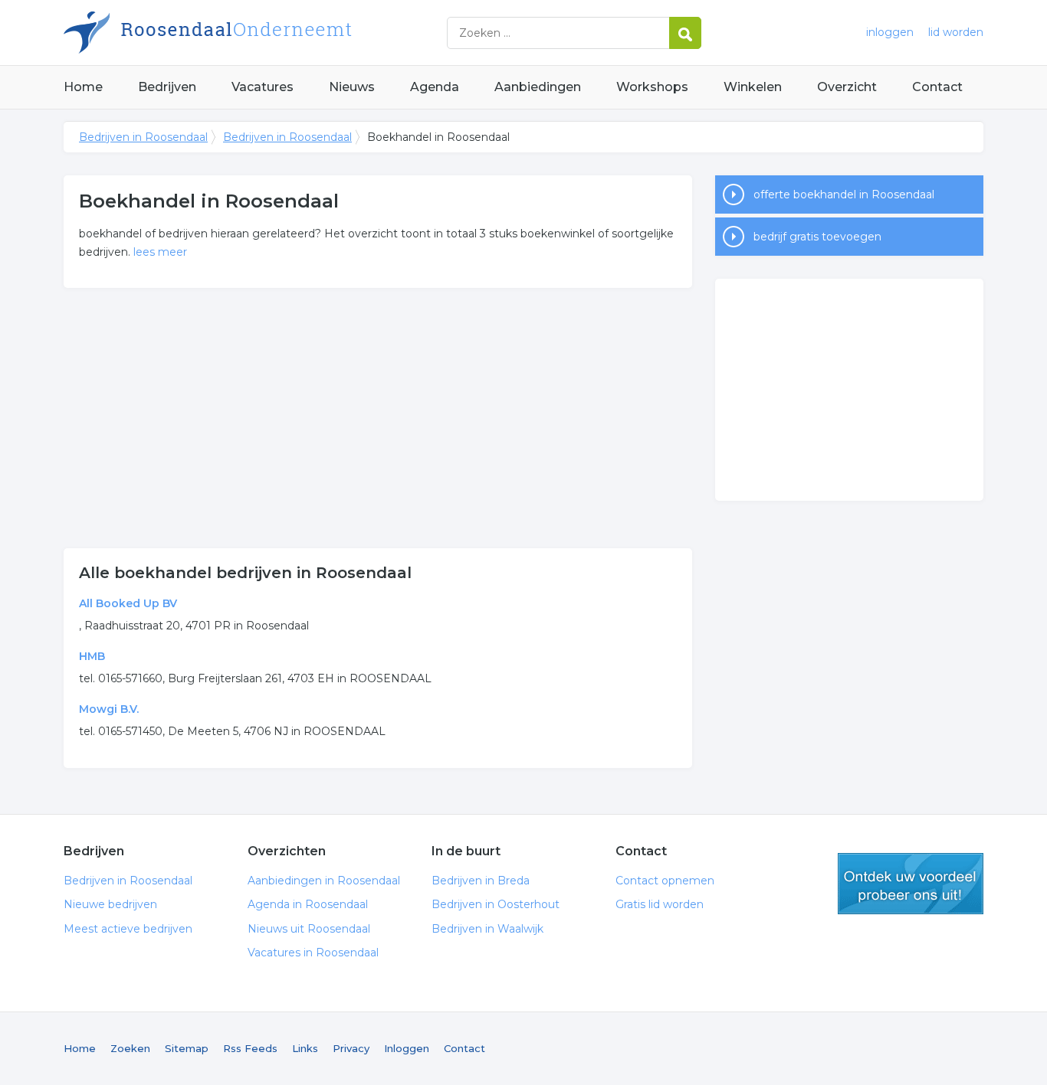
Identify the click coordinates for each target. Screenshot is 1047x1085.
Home (83, 87)
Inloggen (406, 1048)
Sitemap (186, 1048)
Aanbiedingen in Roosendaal (324, 880)
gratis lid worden (910, 883)
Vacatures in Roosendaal (313, 952)
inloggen (890, 32)
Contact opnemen (664, 880)
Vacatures (262, 87)
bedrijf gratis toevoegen (817, 236)
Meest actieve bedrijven (128, 929)
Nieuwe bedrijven (110, 904)
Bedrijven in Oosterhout (496, 904)
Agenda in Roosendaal (308, 904)
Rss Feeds (250, 1048)
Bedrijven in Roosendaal (255, 32)
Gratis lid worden (659, 904)
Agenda (434, 87)
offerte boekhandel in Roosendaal (843, 194)
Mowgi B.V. (109, 709)
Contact (937, 87)
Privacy (351, 1048)
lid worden (955, 32)
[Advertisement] (378, 418)
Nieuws (352, 87)
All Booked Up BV (128, 603)
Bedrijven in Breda (481, 880)
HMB (92, 656)
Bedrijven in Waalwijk (487, 929)
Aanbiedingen (537, 87)
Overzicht (847, 87)
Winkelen (753, 87)
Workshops (652, 87)
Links (305, 1048)
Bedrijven (167, 87)
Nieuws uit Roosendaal (309, 929)
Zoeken (130, 1048)
